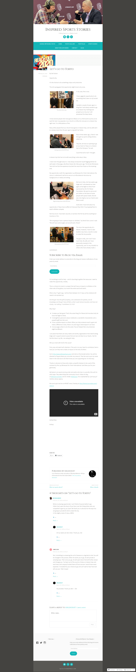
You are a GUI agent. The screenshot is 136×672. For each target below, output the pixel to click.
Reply (54, 520)
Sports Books (92, 44)
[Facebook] (64, 37)
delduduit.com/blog (56, 377)
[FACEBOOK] (64, 664)
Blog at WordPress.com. (68, 668)
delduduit (44, 76)
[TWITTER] (68, 664)
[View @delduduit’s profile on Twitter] (41, 642)
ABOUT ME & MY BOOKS (62, 48)
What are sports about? (56, 486)
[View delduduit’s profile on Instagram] (45, 642)
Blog (82, 48)
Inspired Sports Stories (68, 29)
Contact (74, 48)
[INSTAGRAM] (71, 664)
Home (60, 44)
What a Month (94, 486)
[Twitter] (68, 37)
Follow (73, 653)
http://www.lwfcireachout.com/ (62, 354)
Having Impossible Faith (47, 44)
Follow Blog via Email (85, 639)
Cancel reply (81, 608)
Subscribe (54, 271)
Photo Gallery (70, 44)
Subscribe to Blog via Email (66, 255)
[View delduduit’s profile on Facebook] (37, 642)
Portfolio (81, 44)
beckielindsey (57, 498)
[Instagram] (71, 37)
